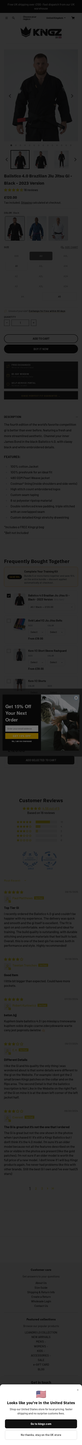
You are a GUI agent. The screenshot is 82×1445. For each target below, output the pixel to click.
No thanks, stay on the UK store (41, 1434)
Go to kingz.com (41, 1423)
